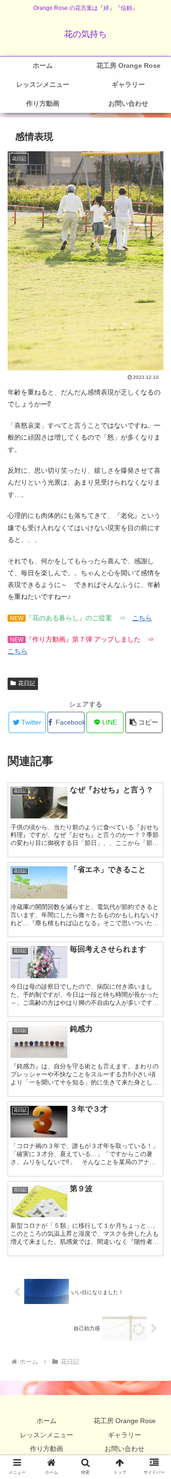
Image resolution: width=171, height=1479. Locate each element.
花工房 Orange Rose (125, 1420)
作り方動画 (46, 1448)
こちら (142, 618)
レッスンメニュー (46, 1435)
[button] (144, 722)
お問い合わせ (124, 1448)
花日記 (26, 683)
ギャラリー (124, 1435)
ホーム (47, 1420)
